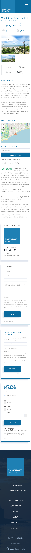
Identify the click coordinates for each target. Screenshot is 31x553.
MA (13, 215)
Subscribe (12, 369)
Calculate (12, 422)
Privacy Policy (24, 319)
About (15, 517)
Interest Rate (7, 412)
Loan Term (6, 392)
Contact (15, 528)
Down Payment (7, 406)
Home (2, 215)
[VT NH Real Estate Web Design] (16, 548)
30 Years (7, 395)
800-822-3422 (10, 250)
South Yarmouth (7, 217)
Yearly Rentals (15, 500)
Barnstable (18, 215)
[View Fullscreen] (3, 131)
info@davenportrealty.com (17, 490)
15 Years (14, 395)
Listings (8, 215)
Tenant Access (16, 523)
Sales (15, 511)
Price (5, 400)
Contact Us (9, 266)
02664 (15, 217)
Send (12, 314)
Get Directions (15, 155)
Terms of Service (8, 321)
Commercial (15, 506)
